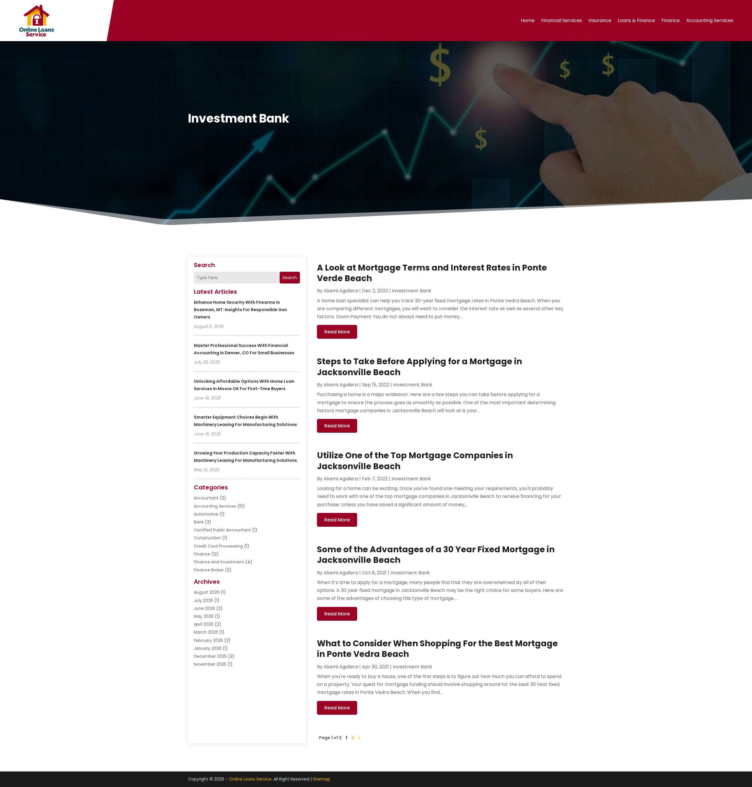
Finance (671, 20)
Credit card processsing (218, 546)
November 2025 (210, 664)
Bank (199, 522)
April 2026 (204, 624)
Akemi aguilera (341, 290)
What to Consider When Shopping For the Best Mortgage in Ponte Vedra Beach (437, 649)
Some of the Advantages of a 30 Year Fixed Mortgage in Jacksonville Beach (436, 555)
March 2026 (206, 632)
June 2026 (204, 608)
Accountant (206, 498)
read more (337, 331)
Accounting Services (709, 20)
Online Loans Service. (250, 779)
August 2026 (206, 592)
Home (528, 20)
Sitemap (321, 779)
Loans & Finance (636, 20)
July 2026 (203, 600)
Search (290, 278)
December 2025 (210, 656)
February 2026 (208, 640)
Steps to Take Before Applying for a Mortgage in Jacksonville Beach (419, 367)
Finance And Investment (219, 562)
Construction (207, 538)
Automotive (206, 514)
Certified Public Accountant (222, 530)
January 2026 (207, 648)
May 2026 (204, 616)
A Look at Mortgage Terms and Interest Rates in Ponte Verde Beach (432, 273)
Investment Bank (411, 290)
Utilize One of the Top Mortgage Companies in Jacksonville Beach (415, 461)
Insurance (599, 20)
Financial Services (561, 20)
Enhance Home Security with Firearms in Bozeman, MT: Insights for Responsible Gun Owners (240, 309)
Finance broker (209, 570)
